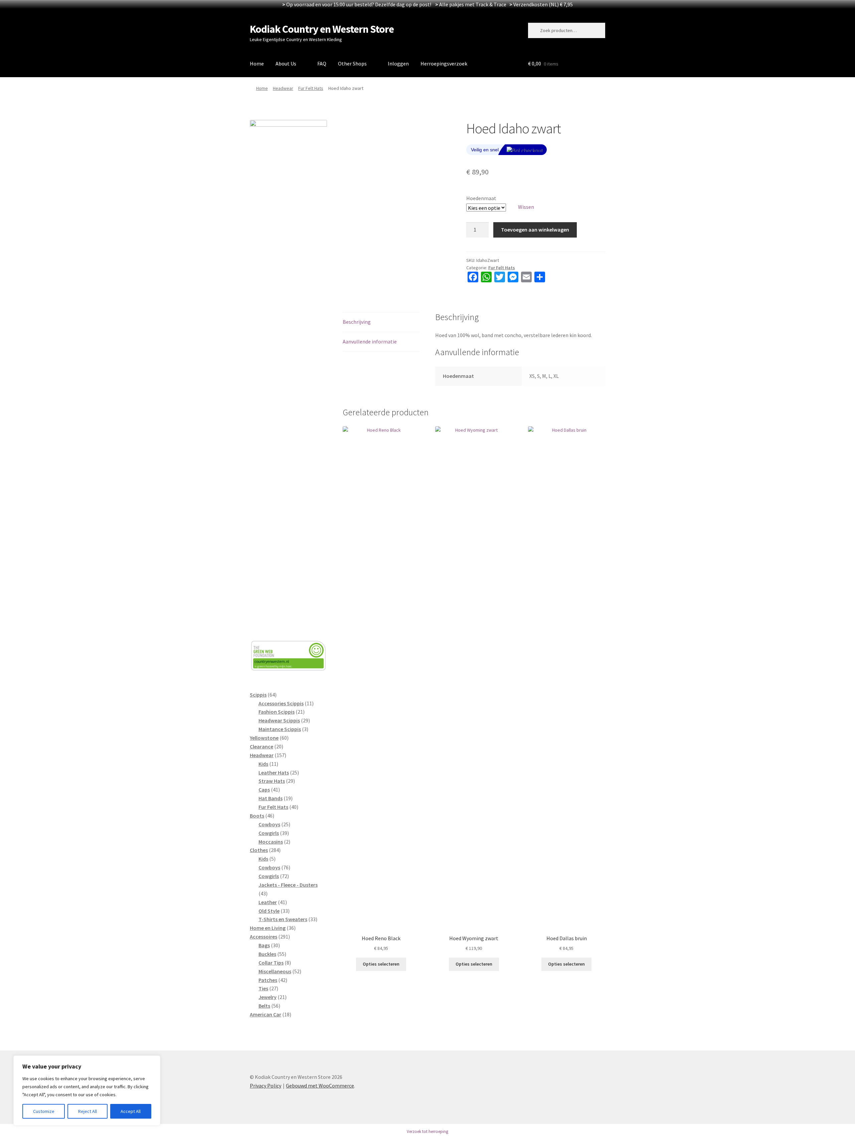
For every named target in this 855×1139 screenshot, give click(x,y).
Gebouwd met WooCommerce (320, 1085)
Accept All (131, 1111)
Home (257, 63)
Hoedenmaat (481, 198)
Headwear (283, 88)
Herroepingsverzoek (443, 63)
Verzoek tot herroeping (427, 1131)
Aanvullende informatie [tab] (370, 341)
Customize (43, 1111)
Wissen (526, 206)
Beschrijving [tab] (357, 321)
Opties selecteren (381, 964)
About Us (286, 63)
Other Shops (352, 63)
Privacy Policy (265, 1085)
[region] (86, 1090)
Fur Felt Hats (310, 88)
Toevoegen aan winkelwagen (535, 229)
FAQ (321, 63)
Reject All (87, 1111)
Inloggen (398, 63)
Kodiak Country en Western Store (322, 29)
